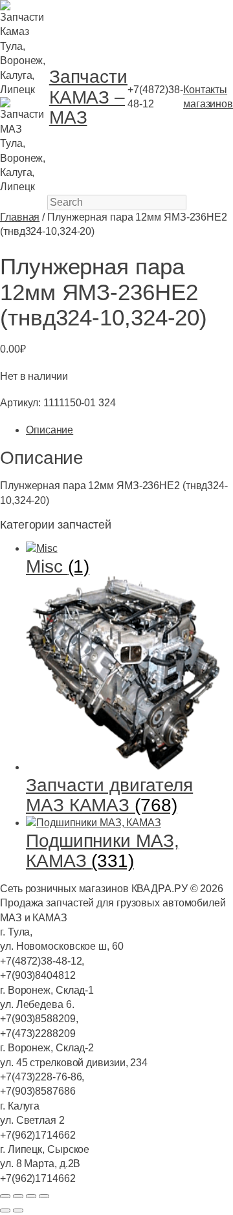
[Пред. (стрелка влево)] (5, 1210)
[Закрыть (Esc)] (44, 1196)
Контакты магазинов (208, 96)
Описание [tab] (49, 429)
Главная (19, 217)
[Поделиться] (31, 1196)
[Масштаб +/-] (5, 1196)
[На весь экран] (18, 1196)
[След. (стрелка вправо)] (18, 1210)
